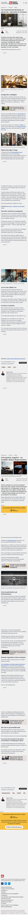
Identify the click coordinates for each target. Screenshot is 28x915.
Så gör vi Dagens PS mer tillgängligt (9, 905)
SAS (21, 497)
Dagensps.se (4, 7)
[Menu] (26, 3)
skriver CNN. (20, 113)
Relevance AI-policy (6, 898)
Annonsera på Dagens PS (7, 900)
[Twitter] (6, 883)
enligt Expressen (12, 540)
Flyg (13, 793)
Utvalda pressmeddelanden (7, 888)
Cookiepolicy (4, 895)
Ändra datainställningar (6, 906)
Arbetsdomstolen (6, 793)
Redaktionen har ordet (6, 901)
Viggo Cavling (9, 372)
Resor (16, 7)
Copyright (3, 892)
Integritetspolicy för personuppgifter (9, 893)
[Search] (24, 3)
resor (14, 367)
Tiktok (21, 125)
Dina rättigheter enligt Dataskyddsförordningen (12, 897)
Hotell (9, 367)
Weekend (11, 7)
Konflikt (19, 793)
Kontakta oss (4, 890)
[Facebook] (2, 883)
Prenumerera (23, 362)
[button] (14, 81)
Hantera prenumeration (6, 887)
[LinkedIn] (9, 883)
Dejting (3, 367)
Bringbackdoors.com (17, 152)
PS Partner (3, 903)
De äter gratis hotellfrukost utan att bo (15, 358)
